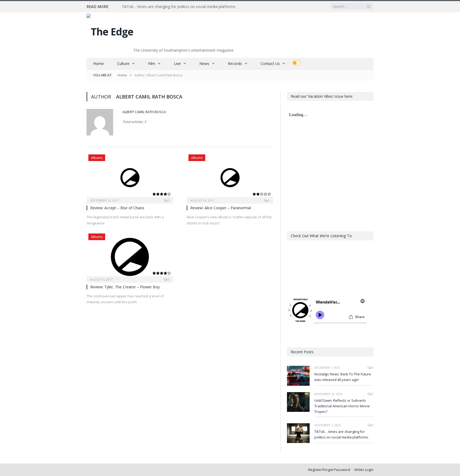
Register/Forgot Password (329, 469)
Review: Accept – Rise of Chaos (117, 207)
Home (98, 63)
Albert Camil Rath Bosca (144, 111)
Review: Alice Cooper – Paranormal (220, 207)
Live (177, 63)
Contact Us (270, 63)
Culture (123, 63)
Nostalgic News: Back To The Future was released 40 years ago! (342, 377)
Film (151, 63)
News (204, 63)
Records (235, 63)
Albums (96, 157)
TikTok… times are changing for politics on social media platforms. (179, 6)
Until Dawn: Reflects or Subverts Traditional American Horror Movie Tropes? (342, 406)
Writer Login (363, 469)
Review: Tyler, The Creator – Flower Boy (125, 286)
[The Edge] (110, 30)
